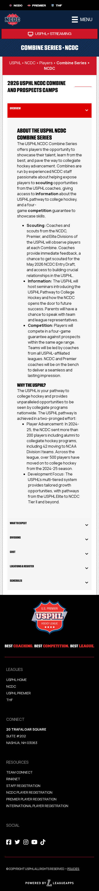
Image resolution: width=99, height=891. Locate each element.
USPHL (15, 62)
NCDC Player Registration (29, 792)
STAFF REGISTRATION (23, 785)
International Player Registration (37, 805)
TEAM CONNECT (19, 772)
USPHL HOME (16, 679)
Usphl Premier (18, 693)
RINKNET (13, 779)
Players (46, 62)
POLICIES (73, 869)
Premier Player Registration (31, 799)
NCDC (30, 62)
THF (9, 700)
